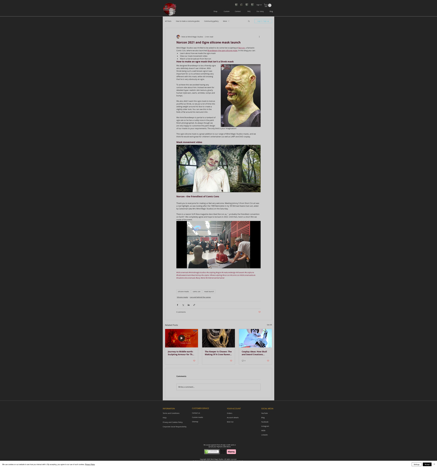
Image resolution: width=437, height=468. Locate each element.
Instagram (265, 426)
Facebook (264, 422)
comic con (196, 291)
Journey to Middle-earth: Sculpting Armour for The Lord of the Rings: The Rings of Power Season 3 (181, 353)
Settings (416, 464)
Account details (233, 417)
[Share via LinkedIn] (189, 305)
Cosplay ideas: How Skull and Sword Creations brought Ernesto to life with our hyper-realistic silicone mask (254, 353)
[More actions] (259, 36)
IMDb (263, 430)
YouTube (264, 413)
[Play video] (218, 168)
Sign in (259, 5)
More (225, 21)
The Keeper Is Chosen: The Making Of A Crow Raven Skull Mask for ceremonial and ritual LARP (218, 353)
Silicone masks (182, 297)
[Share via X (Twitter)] (183, 305)
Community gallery (211, 21)
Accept (427, 464)
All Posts (168, 21)
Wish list (230, 422)
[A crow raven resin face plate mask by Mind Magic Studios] (218, 338)
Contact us (196, 413)
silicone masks (183, 291)
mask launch (209, 291)
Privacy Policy (90, 464)
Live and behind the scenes (200, 297)
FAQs (165, 418)
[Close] (434, 464)
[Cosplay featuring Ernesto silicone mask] (255, 338)
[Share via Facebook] (177, 305)
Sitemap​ (195, 422)
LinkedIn (264, 435)
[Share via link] (194, 305)
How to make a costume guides (188, 21)
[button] (268, 5)
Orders (229, 413)
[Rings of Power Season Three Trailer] (181, 338)
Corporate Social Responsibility (174, 427)
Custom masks (197, 417)
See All (269, 325)
